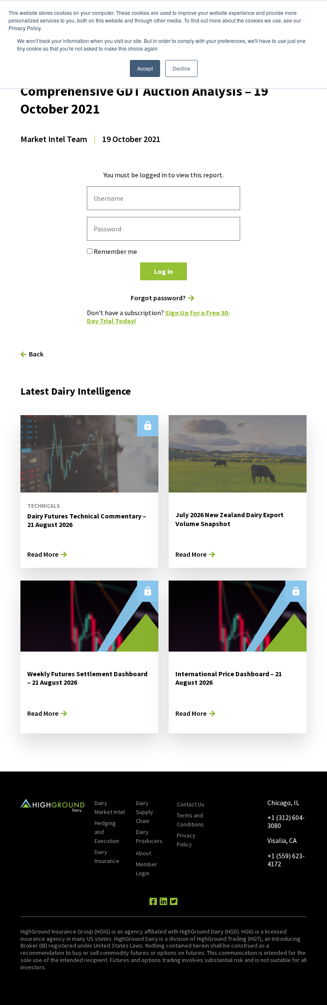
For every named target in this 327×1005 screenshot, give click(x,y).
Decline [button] (181, 68)
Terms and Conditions (190, 819)
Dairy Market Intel (110, 807)
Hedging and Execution (107, 832)
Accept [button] (145, 68)
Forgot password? (158, 298)
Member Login (146, 868)
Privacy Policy (186, 839)
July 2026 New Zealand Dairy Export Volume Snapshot (229, 519)
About (143, 853)
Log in (163, 271)
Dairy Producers (149, 836)
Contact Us (190, 804)
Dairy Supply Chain (144, 812)
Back (36, 354)
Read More (42, 554)
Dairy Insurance (107, 856)
